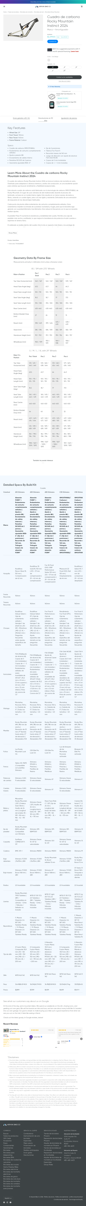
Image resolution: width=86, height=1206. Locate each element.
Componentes (8, 1145)
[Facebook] (4, 1202)
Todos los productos (10, 1136)
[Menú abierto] (5, 6)
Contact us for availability (64, 77)
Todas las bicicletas (13, 12)
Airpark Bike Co (35, 1197)
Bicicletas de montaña (26, 12)
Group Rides (48, 1165)
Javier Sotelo (64, 1041)
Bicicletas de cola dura (11, 1179)
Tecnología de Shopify (76, 1199)
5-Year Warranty (55, 86)
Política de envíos (49, 1197)
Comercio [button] (7, 1130)
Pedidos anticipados (31, 1150)
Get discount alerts (64, 81)
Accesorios (7, 1141)
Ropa (5, 1143)
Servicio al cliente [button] (30, 1130)
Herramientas (8, 1148)
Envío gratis (28, 1153)
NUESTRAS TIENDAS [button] (70, 1130)
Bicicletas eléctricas (10, 1169)
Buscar (5, 1134)
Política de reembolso (61, 1197)
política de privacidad (76, 1197)
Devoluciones (29, 1155)
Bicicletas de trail (39, 12)
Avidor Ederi (37, 1037)
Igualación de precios (69, 118)
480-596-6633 (69, 1146)
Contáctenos (28, 1134)
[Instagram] (7, 1202)
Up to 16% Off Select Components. (39, 1)
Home (5, 12)
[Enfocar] (6, 37)
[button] (30, 1039)
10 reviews (63, 1042)
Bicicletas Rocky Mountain (52, 12)
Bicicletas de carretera (11, 1184)
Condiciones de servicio (61, 1199)
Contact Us (52, 41)
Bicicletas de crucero (11, 1165)
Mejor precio (28, 1143)
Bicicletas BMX (8, 1157)
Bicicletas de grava (10, 1177)
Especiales (27, 1141)
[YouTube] (10, 1202)
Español (7, 1198)
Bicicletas (6, 1150)
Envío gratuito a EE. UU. (21, 118)
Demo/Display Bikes (10, 1167)
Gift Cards (7, 1138)
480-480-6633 (69, 1160)
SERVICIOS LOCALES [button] (50, 1130)
